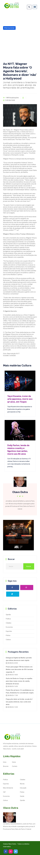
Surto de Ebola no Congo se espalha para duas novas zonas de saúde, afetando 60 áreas (19, 681)
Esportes (9, 631)
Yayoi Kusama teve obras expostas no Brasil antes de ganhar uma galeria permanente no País (19, 409)
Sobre (14, 762)
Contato (14, 766)
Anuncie (5, 766)
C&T (4, 792)
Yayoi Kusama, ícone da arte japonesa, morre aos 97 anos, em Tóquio (20, 399)
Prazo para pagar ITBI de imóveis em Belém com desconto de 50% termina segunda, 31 (19, 669)
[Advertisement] (20, 46)
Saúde (22, 796)
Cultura (8, 639)
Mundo (22, 784)
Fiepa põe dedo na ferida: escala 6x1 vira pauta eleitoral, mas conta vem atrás (19, 701)
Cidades (8, 623)
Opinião (8, 615)
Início (4, 762)
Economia (9, 627)
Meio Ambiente (8, 788)
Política (8, 619)
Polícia (8, 635)
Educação (23, 788)
